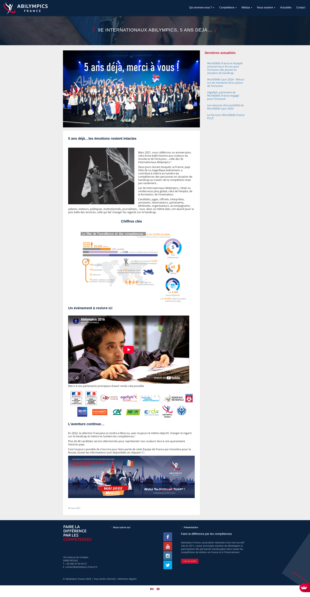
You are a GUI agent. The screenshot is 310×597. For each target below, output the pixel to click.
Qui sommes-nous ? (201, 7)
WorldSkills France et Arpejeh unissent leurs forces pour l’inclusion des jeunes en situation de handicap (225, 68)
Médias (246, 7)
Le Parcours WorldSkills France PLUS (226, 116)
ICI (142, 452)
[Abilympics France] (25, 8)
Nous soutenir (265, 7)
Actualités (285, 7)
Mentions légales (127, 578)
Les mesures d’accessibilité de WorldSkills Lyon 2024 (225, 107)
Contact (300, 7)
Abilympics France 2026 (78, 578)
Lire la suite (189, 561)
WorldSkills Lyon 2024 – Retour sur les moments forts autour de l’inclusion (225, 83)
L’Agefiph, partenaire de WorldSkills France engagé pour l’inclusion (223, 96)
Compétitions (227, 7)
